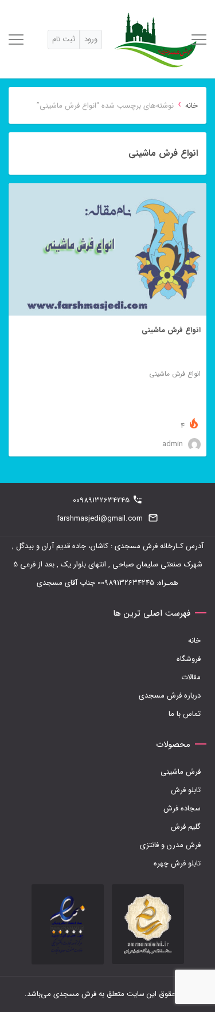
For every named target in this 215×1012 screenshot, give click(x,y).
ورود (90, 39)
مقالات (191, 677)
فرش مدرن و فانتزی (170, 845)
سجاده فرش (182, 808)
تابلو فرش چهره (177, 863)
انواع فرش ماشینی (171, 330)
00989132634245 (101, 500)
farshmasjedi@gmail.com (100, 519)
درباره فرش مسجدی (170, 696)
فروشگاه (189, 659)
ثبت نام (63, 39)
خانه (191, 106)
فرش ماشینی (181, 772)
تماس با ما (185, 714)
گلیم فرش (186, 827)
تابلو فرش (186, 790)
